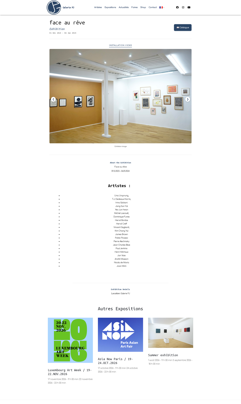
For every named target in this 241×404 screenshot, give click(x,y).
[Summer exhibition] (170, 333)
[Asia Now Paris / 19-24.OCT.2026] (120, 335)
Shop (143, 7)
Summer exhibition (163, 355)
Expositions (110, 7)
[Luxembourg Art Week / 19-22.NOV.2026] (70, 340)
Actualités (124, 7)
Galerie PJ (68, 7)
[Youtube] (189, 7)
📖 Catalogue (183, 27)
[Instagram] (183, 7)
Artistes (98, 7)
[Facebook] (177, 7)
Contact (153, 7)
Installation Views (120, 45)
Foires (134, 7)
